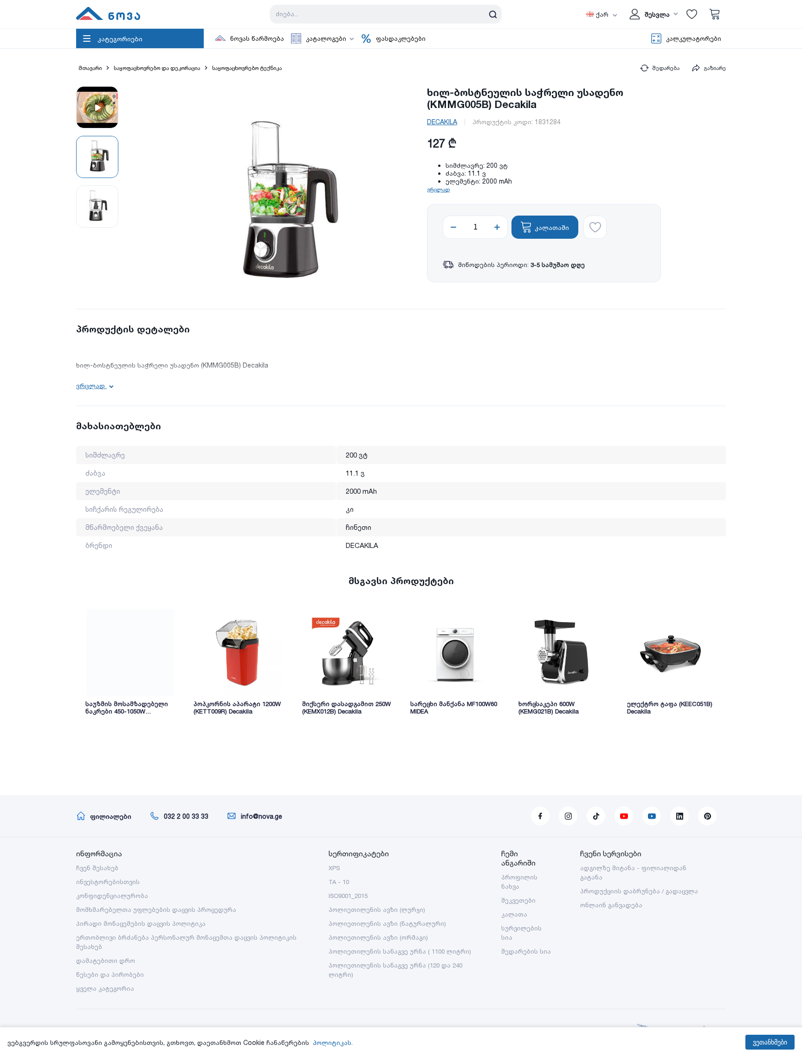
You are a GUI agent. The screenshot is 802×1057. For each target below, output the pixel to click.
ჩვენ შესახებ (97, 868)
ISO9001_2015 (348, 895)
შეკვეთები (518, 900)
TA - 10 (339, 881)
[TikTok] (596, 816)
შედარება (665, 67)
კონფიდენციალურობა (112, 895)
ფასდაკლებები (401, 38)
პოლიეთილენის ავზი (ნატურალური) (387, 923)
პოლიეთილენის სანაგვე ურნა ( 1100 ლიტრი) (400, 951)
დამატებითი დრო (105, 960)
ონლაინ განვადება (611, 905)
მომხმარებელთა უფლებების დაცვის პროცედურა (156, 909)
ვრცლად (438, 189)
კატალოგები (326, 38)
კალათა (514, 914)
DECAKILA (442, 122)
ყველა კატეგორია (105, 988)
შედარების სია (526, 951)
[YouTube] (623, 816)
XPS (334, 868)
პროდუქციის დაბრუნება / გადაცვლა (639, 891)
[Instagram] (568, 816)
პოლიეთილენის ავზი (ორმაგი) (378, 937)
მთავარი (90, 67)
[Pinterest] (707, 816)
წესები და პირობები (110, 974)
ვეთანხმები (770, 1042)
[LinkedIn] (679, 816)
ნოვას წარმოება (257, 38)
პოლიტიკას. (333, 1042)
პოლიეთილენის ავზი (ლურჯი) (377, 909)
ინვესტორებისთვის (108, 881)
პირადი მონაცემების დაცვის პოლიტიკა (141, 923)
